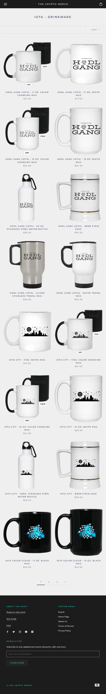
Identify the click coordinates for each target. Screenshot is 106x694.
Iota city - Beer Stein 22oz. (78, 494)
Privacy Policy (64, 630)
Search (61, 612)
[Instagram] (20, 631)
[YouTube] (26, 631)
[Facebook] (7, 631)
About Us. (63, 621)
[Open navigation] (5, 4)
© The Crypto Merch (19, 685)
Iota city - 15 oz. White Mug (79, 427)
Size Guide (11, 619)
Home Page (63, 616)
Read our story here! (15, 612)
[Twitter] (14, 631)
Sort (94, 30)
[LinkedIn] (32, 631)
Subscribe (17, 663)
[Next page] (65, 582)
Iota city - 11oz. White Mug (27, 360)
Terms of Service (66, 626)
